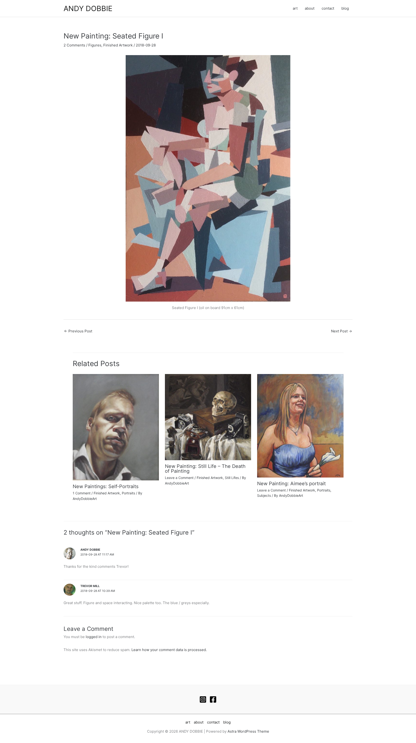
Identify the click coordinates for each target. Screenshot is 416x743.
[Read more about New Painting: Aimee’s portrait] (300, 425)
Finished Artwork (118, 45)
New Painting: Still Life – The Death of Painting (205, 468)
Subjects (264, 495)
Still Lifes (232, 478)
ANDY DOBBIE (88, 8)
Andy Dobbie (90, 549)
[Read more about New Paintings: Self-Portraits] (116, 427)
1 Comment (82, 493)
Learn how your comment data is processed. (169, 649)
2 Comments (74, 45)
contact (328, 8)
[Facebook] (213, 699)
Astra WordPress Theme (248, 731)
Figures (94, 45)
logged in (94, 636)
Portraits (128, 493)
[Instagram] (203, 699)
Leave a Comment (179, 478)
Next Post (341, 331)
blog (345, 8)
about (309, 8)
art (295, 8)
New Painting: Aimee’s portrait (291, 483)
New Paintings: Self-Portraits (105, 486)
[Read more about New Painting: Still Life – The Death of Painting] (208, 416)
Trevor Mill (90, 586)
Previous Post (78, 331)
